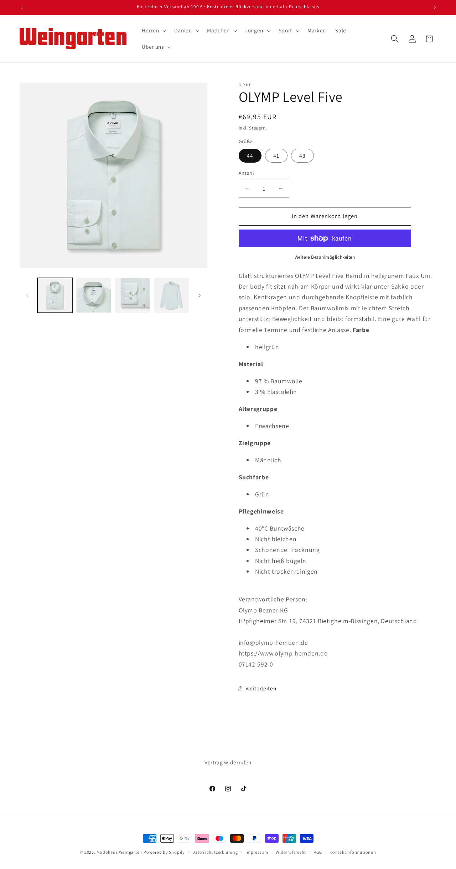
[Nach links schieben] (27, 295)
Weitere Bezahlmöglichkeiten (325, 257)
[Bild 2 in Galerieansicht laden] (93, 295)
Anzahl (246, 172)
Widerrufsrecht (291, 852)
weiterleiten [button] (261, 687)
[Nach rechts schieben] (199, 295)
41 (276, 155)
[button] (153, 30)
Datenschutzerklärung (215, 852)
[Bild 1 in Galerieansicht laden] (54, 295)
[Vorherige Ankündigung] (22, 7)
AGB (318, 852)
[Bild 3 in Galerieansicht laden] (132, 295)
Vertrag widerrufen (228, 762)
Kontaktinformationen (353, 852)
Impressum (256, 852)
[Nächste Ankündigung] (434, 7)
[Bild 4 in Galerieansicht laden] (171, 295)
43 (302, 155)
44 (250, 155)
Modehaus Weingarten (119, 852)
